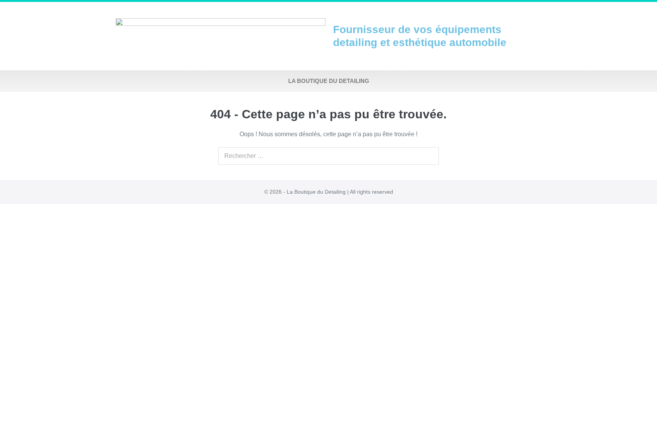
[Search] (429, 156)
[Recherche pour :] (328, 156)
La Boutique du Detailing (328, 81)
